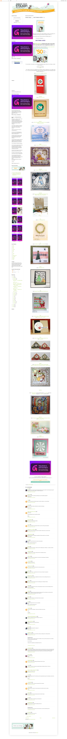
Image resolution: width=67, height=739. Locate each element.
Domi (13, 251)
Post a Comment (29, 716)
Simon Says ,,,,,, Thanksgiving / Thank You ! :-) (17, 286)
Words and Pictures (30, 621)
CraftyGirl (29, 608)
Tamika (29, 591)
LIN (40, 290)
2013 (13, 276)
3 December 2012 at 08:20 (31, 690)
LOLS (40, 337)
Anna (13, 245)
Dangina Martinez (30, 534)
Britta (13, 247)
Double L (37, 170)
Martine (13, 258)
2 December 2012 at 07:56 (31, 667)
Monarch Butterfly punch (44, 291)
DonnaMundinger (30, 702)
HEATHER (40, 169)
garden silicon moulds (38, 365)
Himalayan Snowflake (44, 170)
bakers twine (36, 364)
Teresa (29, 665)
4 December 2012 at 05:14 (31, 704)
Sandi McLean (30, 632)
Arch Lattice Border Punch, (44, 338)
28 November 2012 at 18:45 (31, 537)
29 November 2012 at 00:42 (31, 558)
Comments (14, 272)
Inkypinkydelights (30, 660)
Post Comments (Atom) (32, 719)
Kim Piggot (13, 256)
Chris (13, 248)
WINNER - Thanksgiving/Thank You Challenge (17, 285)
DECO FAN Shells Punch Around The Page (40, 122)
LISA (40, 315)
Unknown (29, 687)
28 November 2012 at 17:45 (31, 531)
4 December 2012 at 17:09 (31, 714)
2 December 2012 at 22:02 (31, 684)
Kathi (28, 697)
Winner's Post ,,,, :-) (15, 282)
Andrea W (29, 556)
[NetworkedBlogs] (17, 61)
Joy (12, 254)
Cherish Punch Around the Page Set (41, 145)
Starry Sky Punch (41, 267)
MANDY (40, 363)
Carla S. (29, 580)
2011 (13, 304)
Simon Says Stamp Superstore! (16, 172)
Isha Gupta (29, 712)
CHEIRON (40, 96)
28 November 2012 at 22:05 (31, 553)
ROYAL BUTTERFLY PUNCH (41, 317)
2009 (13, 306)
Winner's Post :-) (15, 288)
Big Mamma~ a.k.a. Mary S (31, 529)
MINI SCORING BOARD (45, 316)
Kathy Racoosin (14, 255)
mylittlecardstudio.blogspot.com (32, 616)
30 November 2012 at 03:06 (31, 624)
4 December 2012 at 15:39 (31, 709)
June (14, 297)
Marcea (13, 257)
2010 (13, 305)
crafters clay (32, 365)
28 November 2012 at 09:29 (31, 497)
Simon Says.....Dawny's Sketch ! (17, 283)
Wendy (29, 546)
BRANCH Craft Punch (40, 123)
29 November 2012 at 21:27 (31, 618)
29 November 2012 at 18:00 (31, 613)
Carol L (29, 524)
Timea (13, 259)
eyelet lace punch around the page (43, 364)
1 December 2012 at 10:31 (31, 657)
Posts (13, 270)
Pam (28, 601)
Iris (12, 252)
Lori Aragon (29, 561)
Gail (28, 500)
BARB (40, 67)
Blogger (37, 732)
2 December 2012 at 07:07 (31, 662)
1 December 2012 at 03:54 (31, 645)
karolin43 (29, 654)
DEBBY (40, 144)
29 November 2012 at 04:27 (31, 568)
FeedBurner (18, 22)
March (14, 300)
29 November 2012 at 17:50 (31, 605)
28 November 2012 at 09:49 (31, 502)
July (13, 296)
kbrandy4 (29, 494)
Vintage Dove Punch (41, 97)
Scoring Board (45, 73)
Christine (13, 249)
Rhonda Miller (29, 519)
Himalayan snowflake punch (46, 365)
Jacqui (13, 253)
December (14, 278)
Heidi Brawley (29, 551)
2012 (13, 277)
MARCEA (40, 390)
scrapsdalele (29, 682)
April (14, 299)
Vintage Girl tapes (37, 291)
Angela (29, 585)
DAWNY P (40, 121)
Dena (13, 250)
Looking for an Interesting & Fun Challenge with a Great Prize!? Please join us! (16, 174)
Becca (13, 246)
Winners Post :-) (15, 291)
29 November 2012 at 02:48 (31, 563)
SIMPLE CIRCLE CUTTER (38, 316)
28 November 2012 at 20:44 (31, 548)
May (14, 298)
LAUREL (40, 266)
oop (38, 170)
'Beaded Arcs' (34, 393)
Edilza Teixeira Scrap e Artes (32, 511)
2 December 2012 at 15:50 (31, 672)
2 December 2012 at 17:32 (31, 679)
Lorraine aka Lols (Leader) (14, 187)
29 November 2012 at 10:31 (31, 588)
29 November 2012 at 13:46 (31, 594)
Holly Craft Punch (38, 73)
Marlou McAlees (30, 575)
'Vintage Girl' (42, 393)
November (14, 279)
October (14, 292)
